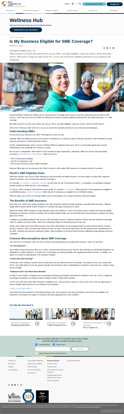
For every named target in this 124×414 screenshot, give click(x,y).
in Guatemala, (69, 189)
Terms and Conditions (35, 364)
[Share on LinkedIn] (113, 48)
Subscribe (80, 349)
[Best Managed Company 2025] (15, 398)
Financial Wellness (44, 344)
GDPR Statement (53, 380)
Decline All (111, 411)
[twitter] (18, 385)
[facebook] (15, 385)
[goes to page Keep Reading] (37, 324)
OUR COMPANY (114, 10)
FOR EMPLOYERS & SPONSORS (31, 10)
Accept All (104, 411)
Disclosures (31, 373)
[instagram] (9, 385)
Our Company (12, 370)
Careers (10, 367)
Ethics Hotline (32, 367)
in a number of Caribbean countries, (33, 183)
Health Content (60, 344)
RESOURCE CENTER (72, 10)
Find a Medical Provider (94, 4)
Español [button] (67, 3)
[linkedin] (12, 385)
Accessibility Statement (35, 361)
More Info (119, 411)
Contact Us (114, 4)
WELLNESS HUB (93, 10)
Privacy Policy (52, 367)
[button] (75, 4)
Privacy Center (52, 364)
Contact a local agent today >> (21, 288)
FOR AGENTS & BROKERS (51, 10)
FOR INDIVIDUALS (10, 10)
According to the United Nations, (31, 154)
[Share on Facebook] (107, 48)
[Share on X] (110, 48)
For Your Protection (34, 370)
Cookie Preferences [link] (73, 361)
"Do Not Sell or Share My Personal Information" (87, 407)
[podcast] (21, 385)
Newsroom (11, 364)
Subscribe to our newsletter (26, 30)
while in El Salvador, (34, 192)
